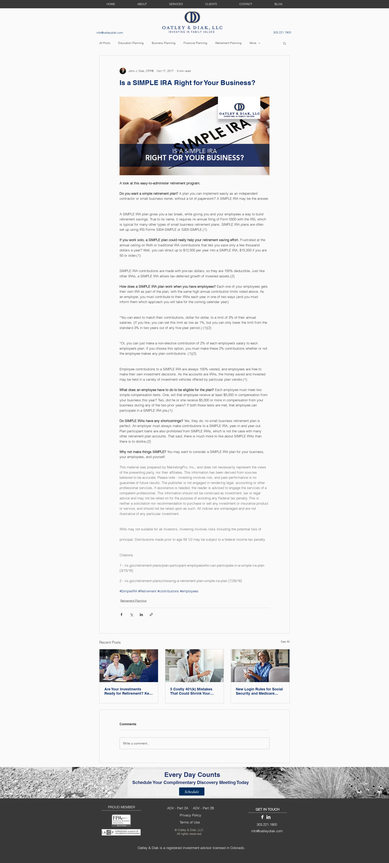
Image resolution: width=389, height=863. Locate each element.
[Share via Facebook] (121, 614)
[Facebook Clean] (262, 817)
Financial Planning (195, 43)
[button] (284, 43)
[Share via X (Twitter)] (131, 614)
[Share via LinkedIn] (141, 614)
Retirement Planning (228, 43)
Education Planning (131, 43)
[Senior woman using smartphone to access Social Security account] (260, 665)
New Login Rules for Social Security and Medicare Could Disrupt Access (259, 691)
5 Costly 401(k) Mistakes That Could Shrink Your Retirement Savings (191, 691)
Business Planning (163, 43)
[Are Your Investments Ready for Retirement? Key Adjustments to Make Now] (128, 665)
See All (285, 641)
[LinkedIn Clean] (268, 817)
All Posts (104, 43)
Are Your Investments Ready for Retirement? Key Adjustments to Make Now (127, 691)
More (253, 43)
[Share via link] (151, 614)
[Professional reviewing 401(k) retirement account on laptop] (194, 665)
